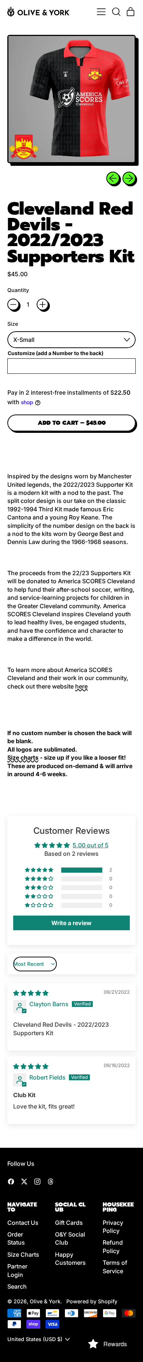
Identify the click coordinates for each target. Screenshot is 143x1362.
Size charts (22, 757)
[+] (42, 304)
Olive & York (45, 1301)
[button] (116, 12)
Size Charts (23, 1254)
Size (12, 324)
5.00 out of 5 (91, 845)
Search (17, 1286)
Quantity (18, 290)
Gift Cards (69, 1222)
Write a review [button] (71, 923)
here (81, 686)
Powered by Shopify (91, 1301)
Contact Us (22, 1222)
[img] (30, 993)
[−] (13, 304)
